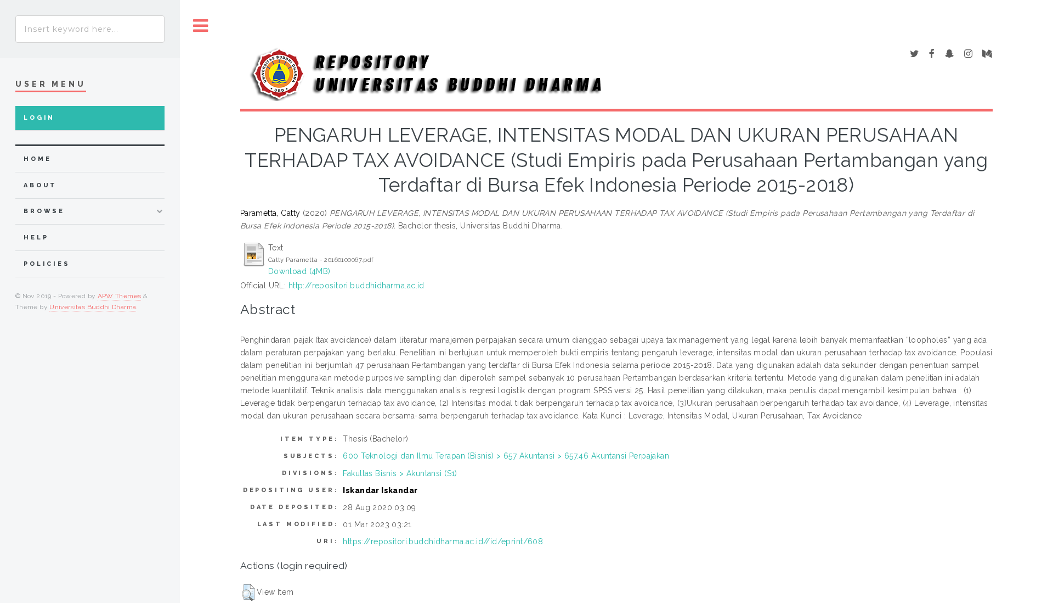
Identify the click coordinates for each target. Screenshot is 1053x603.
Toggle (201, 26)
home (37, 159)
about (40, 185)
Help (36, 237)
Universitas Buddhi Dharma (92, 307)
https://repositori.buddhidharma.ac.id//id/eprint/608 (443, 541)
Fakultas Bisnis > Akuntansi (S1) (400, 473)
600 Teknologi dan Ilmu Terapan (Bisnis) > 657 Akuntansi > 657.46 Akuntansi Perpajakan (506, 455)
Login (39, 117)
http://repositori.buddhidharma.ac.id (356, 285)
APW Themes (119, 296)
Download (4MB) (299, 271)
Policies (47, 263)
